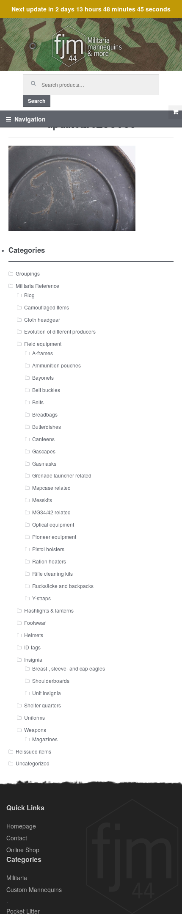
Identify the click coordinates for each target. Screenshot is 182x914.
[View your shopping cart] (175, 112)
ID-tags (32, 647)
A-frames (42, 352)
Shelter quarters (42, 705)
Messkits (42, 499)
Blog (29, 294)
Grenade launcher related (61, 475)
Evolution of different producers (60, 331)
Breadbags (45, 414)
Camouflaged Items (46, 307)
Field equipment (42, 343)
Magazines (45, 739)
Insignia (33, 659)
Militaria (16, 877)
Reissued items (33, 751)
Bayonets (43, 377)
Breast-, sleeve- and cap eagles (68, 668)
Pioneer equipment (54, 536)
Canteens (43, 438)
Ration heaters (49, 561)
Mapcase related (51, 487)
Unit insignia (46, 692)
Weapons (35, 729)
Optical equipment (53, 524)
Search (36, 101)
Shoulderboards (50, 680)
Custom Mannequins (34, 889)
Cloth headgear (42, 319)
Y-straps (41, 598)
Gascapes (43, 451)
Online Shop (22, 849)
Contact (16, 838)
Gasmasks (44, 463)
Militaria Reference (37, 285)
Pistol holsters (48, 548)
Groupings (28, 273)
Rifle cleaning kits (52, 573)
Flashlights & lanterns (49, 610)
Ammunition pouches (56, 365)
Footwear (35, 622)
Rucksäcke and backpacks (63, 585)
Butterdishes (46, 426)
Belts (38, 402)
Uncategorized (33, 763)
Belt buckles (46, 389)
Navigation (30, 119)
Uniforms (34, 717)
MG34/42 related (51, 512)
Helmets (33, 634)
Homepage (21, 826)
